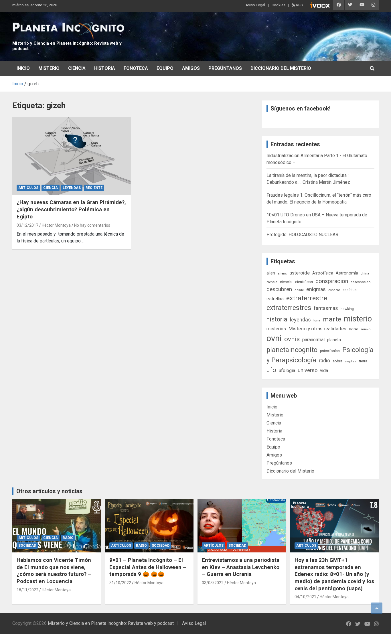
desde (299, 290)
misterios (276, 328)
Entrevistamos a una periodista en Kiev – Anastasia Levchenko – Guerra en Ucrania (240, 567)
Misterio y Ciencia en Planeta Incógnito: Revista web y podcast (111, 623)
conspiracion (331, 281)
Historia (104, 68)
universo (307, 370)
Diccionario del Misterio (280, 68)
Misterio (49, 68)
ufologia (287, 370)
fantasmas (326, 308)
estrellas (275, 298)
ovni (274, 338)
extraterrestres (288, 308)
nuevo (365, 329)
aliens (282, 273)
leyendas (300, 320)
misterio (358, 318)
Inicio (23, 68)
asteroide (299, 273)
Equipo (165, 68)
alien (270, 273)
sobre (337, 361)
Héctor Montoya (56, 225)
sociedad (27, 546)
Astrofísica (322, 273)
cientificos (304, 281)
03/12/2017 (27, 225)
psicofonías (330, 351)
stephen (350, 361)
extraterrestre (306, 298)
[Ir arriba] (376, 608)
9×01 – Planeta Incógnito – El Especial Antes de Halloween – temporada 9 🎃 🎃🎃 (147, 567)
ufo (271, 370)
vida (324, 370)
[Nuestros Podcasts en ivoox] (319, 6)
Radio (68, 538)
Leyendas (72, 188)
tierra (363, 361)
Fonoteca (136, 68)
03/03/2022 (213, 582)
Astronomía (347, 273)
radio (324, 361)
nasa (353, 328)
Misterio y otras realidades (317, 328)
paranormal (313, 339)
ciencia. (286, 281)
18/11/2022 (27, 590)
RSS (299, 5)
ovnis (292, 339)
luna (316, 320)
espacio (334, 290)
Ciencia (77, 68)
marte (332, 319)
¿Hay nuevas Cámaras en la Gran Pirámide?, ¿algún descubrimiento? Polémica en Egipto (71, 209)
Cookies (278, 5)
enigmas (316, 289)
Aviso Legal (255, 5)
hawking (347, 309)
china (365, 273)
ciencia (271, 282)
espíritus (350, 290)
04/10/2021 (305, 597)
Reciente (94, 188)
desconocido (360, 282)
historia (276, 319)
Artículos (28, 188)
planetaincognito (291, 350)
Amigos (191, 68)
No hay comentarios (92, 225)
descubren (279, 289)
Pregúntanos (225, 68)
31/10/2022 (120, 582)
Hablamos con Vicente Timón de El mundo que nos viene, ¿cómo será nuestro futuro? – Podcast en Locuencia (54, 570)
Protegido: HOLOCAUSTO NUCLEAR (302, 234)
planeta (334, 339)
